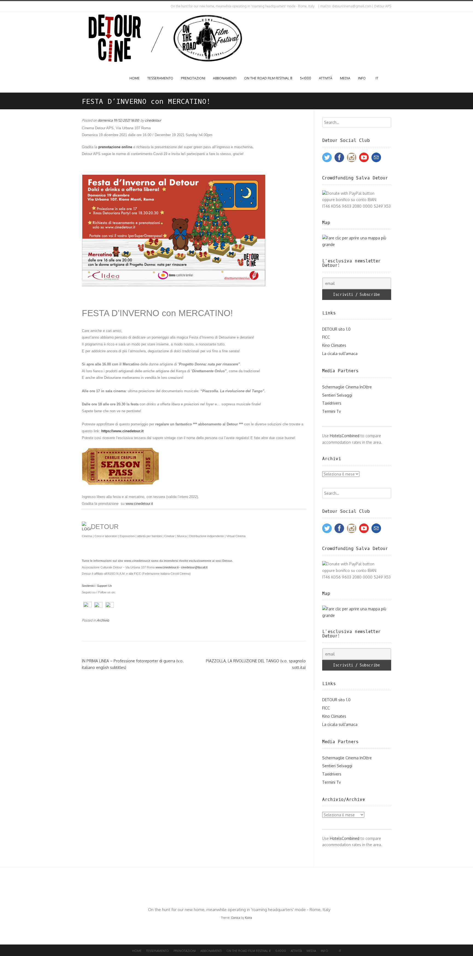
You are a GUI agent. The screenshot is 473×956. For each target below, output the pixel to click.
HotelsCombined (344, 435)
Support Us (104, 585)
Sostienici (88, 585)
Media (345, 78)
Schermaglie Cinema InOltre (347, 387)
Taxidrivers (331, 403)
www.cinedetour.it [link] (139, 504)
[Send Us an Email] (83, 6)
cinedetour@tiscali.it (194, 567)
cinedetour (153, 120)
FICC (326, 337)
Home (134, 78)
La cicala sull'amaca (339, 353)
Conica (235, 918)
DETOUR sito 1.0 (336, 329)
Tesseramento (160, 78)
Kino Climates (334, 345)
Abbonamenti (224, 78)
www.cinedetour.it (166, 567)
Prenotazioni (193, 78)
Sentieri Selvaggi (337, 395)
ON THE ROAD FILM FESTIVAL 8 (268, 78)
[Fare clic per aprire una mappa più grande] (356, 244)
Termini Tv (331, 411)
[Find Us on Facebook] (87, 6)
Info (362, 78)
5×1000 (305, 78)
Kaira (248, 918)
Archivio (103, 620)
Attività (325, 78)
